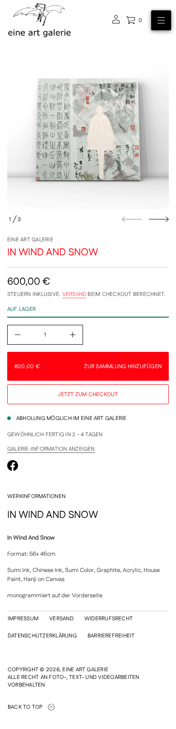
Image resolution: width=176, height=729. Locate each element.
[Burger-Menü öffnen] (161, 20)
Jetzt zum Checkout (88, 394)
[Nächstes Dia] (159, 219)
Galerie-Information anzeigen (51, 449)
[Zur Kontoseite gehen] (116, 22)
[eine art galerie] (39, 20)
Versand (74, 294)
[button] (134, 20)
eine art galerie (30, 240)
